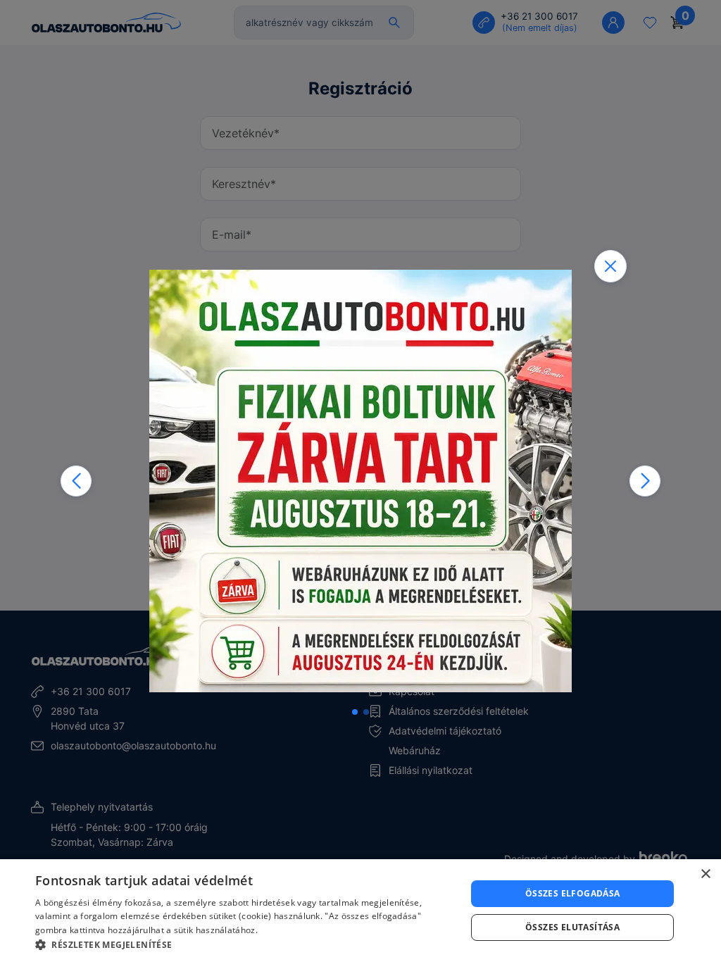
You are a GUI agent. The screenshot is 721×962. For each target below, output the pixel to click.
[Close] (610, 266)
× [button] (705, 874)
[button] (76, 481)
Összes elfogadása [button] (572, 893)
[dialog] (360, 910)
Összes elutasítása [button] (572, 927)
